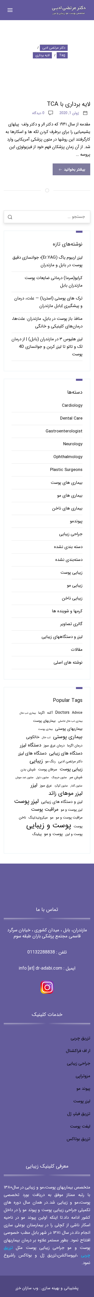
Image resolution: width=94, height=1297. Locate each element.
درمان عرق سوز (54, 745)
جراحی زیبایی (70, 534)
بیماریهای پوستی (68, 729)
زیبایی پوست (71, 572)
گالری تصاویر (71, 624)
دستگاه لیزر (30, 745)
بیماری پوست (45, 729)
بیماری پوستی (67, 737)
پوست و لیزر (73, 834)
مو (51, 817)
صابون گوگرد (61, 786)
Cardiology (72, 405)
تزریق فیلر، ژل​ (78, 1113)
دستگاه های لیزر (32, 753)
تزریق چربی (80, 1038)
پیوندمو (76, 521)
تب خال (46, 737)
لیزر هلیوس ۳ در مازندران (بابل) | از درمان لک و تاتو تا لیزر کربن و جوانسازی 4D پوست (47, 347)
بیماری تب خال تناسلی (70, 721)
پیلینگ (37, 834)
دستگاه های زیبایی (65, 753)
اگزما (41, 712)
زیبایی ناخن (72, 598)
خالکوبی (32, 737)
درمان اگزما (74, 745)
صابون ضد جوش (24, 777)
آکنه (50, 712)
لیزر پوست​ (81, 1101)
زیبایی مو (74, 585)
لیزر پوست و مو (71, 809)
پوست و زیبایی (48, 825)
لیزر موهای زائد (65, 793)
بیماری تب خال (28, 713)
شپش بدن (28, 769)
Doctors (62, 712)
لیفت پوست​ (80, 1126)
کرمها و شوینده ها (67, 611)
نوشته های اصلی (68, 662)
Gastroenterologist (64, 431)
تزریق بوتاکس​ (78, 1139)
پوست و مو (53, 834)
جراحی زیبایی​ (78, 1063)
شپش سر (75, 777)
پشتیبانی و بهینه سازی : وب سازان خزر (47, 1288)
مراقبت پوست (44, 809)
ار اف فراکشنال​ (78, 1050)
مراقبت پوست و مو (69, 817)
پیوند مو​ (83, 1088)
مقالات (76, 649)
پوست (78, 826)
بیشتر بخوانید (74, 169)
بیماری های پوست (66, 482)
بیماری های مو (69, 495)
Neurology (72, 444)
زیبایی (36, 761)
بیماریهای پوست (44, 721)
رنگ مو (50, 761)
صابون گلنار (76, 786)
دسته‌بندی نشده (68, 559)
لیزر (34, 785)
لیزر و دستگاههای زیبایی (62, 636)
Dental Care (71, 418)
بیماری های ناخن (67, 508)
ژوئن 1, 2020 (69, 113)
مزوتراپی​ (83, 1076)
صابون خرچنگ (59, 777)
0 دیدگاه (38, 113)
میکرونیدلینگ (38, 817)
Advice (77, 712)
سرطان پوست (47, 769)
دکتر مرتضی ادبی (70, 761)
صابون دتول (42, 777)
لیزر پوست (26, 801)
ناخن (22, 817)
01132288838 (41, 952)
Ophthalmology (67, 457)
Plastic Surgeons (66, 469)
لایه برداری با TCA (68, 104)
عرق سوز (46, 785)
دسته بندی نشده (68, 546)
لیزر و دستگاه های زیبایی (61, 802)
